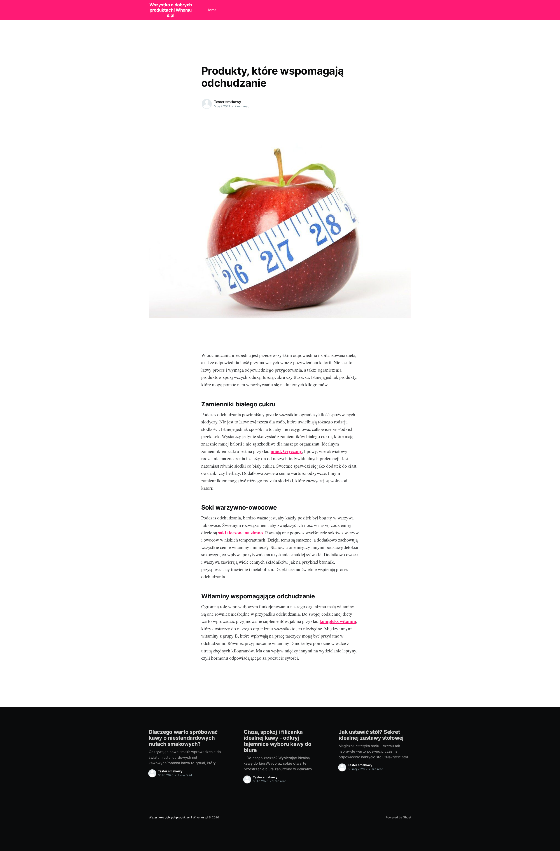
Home (211, 10)
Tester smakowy (227, 102)
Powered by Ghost (398, 817)
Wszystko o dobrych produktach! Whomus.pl (170, 10)
